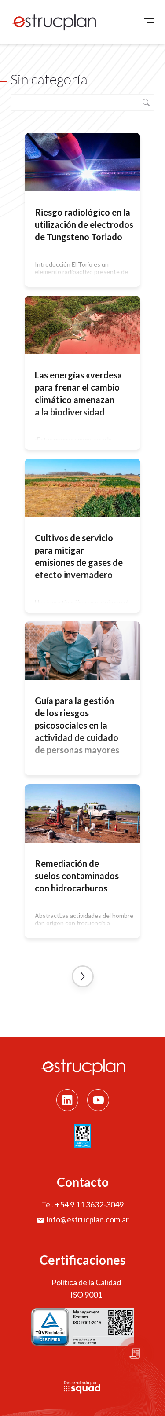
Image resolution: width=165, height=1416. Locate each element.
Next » (83, 976)
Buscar (146, 102)
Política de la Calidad (86, 1282)
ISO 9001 (86, 1294)
